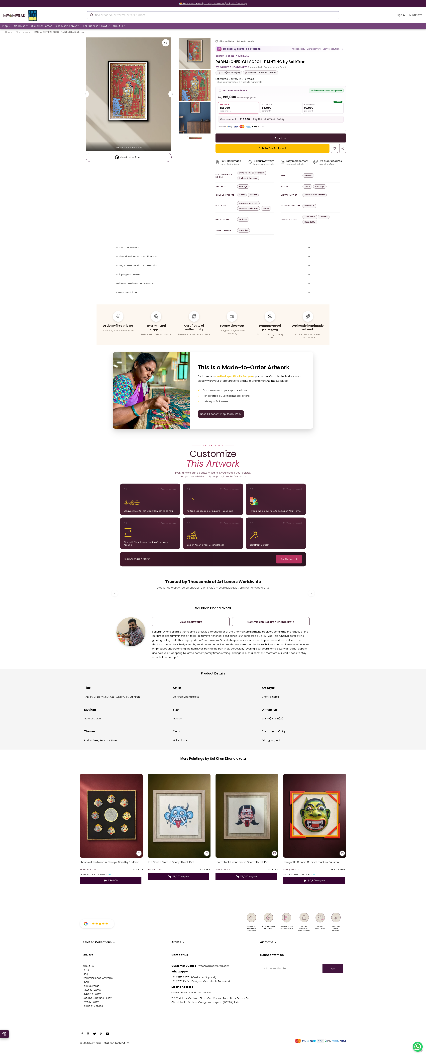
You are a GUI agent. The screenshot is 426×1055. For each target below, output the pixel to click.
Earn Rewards (91, 986)
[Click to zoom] (165, 42)
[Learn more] (238, 41)
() (417, 14)
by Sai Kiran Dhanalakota (232, 67)
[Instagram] (88, 1034)
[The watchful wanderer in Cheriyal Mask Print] (246, 816)
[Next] (172, 94)
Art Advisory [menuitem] (21, 26)
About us (88, 966)
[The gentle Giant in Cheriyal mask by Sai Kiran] (314, 816)
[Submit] (91, 14)
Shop (5, 26)
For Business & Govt (95, 26)
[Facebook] (82, 1034)
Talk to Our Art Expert (272, 148)
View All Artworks (191, 622)
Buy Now (281, 138)
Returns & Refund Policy (97, 998)
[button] (280, 49)
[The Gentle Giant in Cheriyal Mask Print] (179, 816)
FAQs (86, 970)
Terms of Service (93, 1006)
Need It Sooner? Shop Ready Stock (220, 414)
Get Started (287, 559)
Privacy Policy (91, 1002)
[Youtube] (107, 1034)
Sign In (401, 15)
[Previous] (85, 94)
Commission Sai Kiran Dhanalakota (270, 622)
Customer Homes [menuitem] (41, 26)
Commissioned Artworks (98, 978)
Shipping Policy (92, 994)
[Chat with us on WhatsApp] (418, 1047)
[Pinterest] (101, 1034)
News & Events (92, 990)
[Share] (342, 148)
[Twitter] (94, 1034)
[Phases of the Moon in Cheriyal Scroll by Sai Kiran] (111, 816)
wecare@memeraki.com (214, 966)
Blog (85, 974)
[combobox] (213, 15)
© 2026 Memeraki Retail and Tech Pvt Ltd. (105, 1043)
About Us (118, 26)
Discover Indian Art (66, 26)
